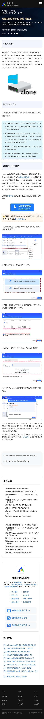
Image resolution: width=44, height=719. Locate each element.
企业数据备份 (17, 582)
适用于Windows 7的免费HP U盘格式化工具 (21, 665)
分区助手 (4, 696)
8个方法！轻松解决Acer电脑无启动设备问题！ (22, 538)
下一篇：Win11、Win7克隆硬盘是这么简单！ (17, 461)
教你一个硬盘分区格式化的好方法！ (19, 508)
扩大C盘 (26, 437)
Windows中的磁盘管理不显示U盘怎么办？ (21, 658)
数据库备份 (15, 598)
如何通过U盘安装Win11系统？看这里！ (20, 668)
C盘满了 (32, 133)
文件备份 (15, 592)
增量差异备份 (27, 598)
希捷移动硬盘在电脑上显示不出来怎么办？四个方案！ (22, 672)
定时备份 (26, 595)
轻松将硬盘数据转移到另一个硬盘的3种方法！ (22, 525)
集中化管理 (27, 602)
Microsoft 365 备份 (30, 584)
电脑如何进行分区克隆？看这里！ (13, 13)
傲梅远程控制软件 (19, 625)
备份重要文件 (20, 219)
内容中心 (14, 11)
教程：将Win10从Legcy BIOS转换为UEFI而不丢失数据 (22, 501)
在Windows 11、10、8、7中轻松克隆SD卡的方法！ (23, 496)
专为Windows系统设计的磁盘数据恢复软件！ (22, 645)
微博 (37, 700)
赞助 (37, 696)
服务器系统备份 (17, 584)
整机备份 (15, 595)
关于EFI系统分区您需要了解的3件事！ (20, 505)
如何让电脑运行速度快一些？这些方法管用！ (22, 661)
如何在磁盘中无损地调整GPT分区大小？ (20, 546)
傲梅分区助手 (24, 177)
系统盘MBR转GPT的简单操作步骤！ (19, 652)
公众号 (37, 704)
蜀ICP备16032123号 (35, 713)
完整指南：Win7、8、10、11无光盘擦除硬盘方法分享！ (23, 529)
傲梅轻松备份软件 (19, 610)
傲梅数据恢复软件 (19, 618)
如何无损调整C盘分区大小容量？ (18, 488)
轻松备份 (4, 700)
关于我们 (20, 696)
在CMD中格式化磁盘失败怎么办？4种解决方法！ (22, 512)
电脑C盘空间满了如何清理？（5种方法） (20, 648)
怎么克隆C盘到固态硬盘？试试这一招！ (20, 655)
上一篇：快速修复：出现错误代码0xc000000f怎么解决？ (20, 455)
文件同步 (26, 592)
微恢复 (3, 704)
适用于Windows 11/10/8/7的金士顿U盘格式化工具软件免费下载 (23, 534)
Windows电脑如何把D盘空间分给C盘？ (20, 516)
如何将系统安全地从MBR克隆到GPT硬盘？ (21, 491)
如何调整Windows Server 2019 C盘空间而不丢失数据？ (22, 542)
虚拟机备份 (15, 602)
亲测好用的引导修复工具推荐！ (17, 676)
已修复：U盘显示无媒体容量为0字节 (19, 552)
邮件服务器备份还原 (11, 587)
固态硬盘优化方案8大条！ (15, 549)
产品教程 (20, 704)
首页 (5, 11)
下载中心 (10, 196)
